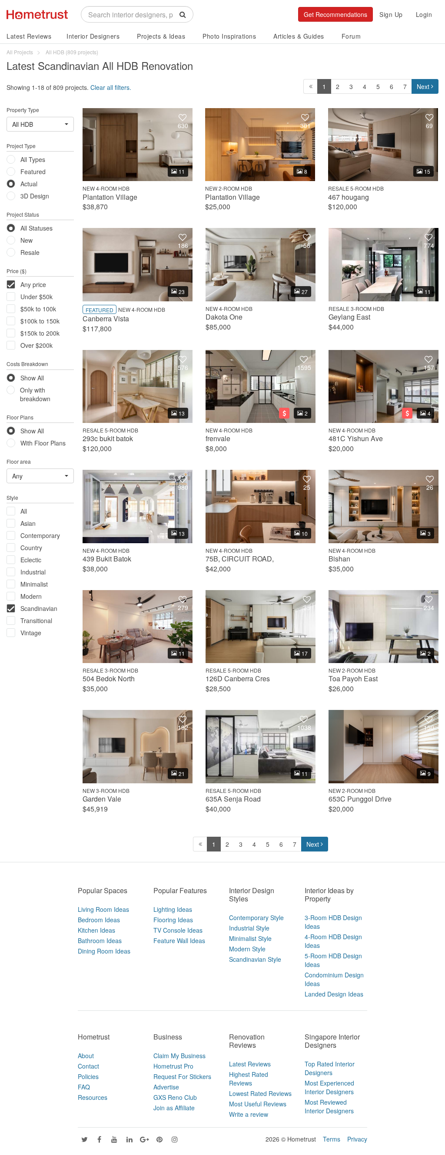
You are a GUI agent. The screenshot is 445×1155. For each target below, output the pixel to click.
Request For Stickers (182, 1076)
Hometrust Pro (173, 1066)
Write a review (248, 1114)
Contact (88, 1066)
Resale (30, 252)
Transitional (36, 620)
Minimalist (34, 584)
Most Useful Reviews (257, 1103)
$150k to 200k (40, 333)
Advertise (166, 1086)
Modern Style (247, 948)
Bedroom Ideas (99, 919)
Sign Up (391, 14)
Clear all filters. (110, 87)
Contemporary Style (256, 917)
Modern (31, 596)
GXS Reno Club (175, 1097)
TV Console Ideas (178, 930)
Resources (92, 1097)
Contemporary (40, 535)
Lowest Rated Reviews (260, 1093)
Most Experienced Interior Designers (329, 1087)
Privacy (357, 1139)
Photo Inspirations (229, 36)
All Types (32, 159)
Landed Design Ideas (334, 994)
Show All (32, 377)
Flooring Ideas (173, 919)
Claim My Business (179, 1055)
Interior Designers (93, 36)
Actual (28, 183)
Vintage (30, 632)
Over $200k (36, 345)
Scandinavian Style (255, 959)
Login (424, 14)
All (23, 511)
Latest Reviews (29, 36)
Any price (33, 284)
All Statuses (36, 228)
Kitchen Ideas (96, 930)
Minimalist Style (250, 938)
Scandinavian (38, 608)
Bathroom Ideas (100, 940)
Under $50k (36, 296)
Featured (33, 171)
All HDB (22, 124)
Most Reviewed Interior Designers (329, 1106)
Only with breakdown (35, 394)
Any (17, 476)
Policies (88, 1076)
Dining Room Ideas (104, 951)
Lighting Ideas (172, 909)
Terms (331, 1139)
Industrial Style (249, 928)
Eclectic (30, 559)
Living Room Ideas (103, 909)
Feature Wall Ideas (179, 940)
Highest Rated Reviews (248, 1078)
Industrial (33, 572)
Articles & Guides (298, 36)
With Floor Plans (43, 443)
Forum (351, 36)
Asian (28, 523)
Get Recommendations (335, 14)
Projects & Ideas (161, 36)
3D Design (34, 195)
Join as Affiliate (174, 1107)
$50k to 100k (38, 308)
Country (31, 547)
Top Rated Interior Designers (330, 1068)
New (26, 240)
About (86, 1055)
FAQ (84, 1086)
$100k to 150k (40, 321)
